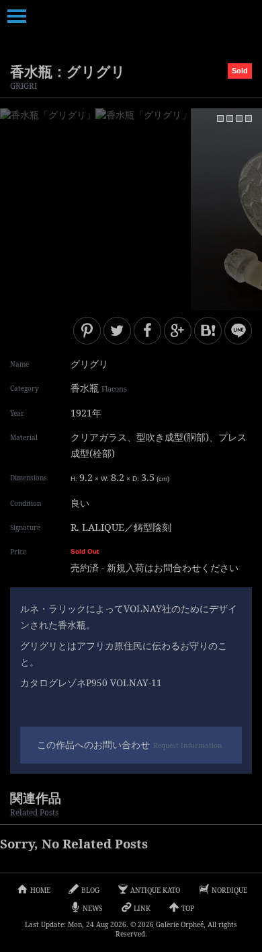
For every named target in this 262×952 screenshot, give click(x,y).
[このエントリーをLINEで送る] (238, 330)
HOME (40, 890)
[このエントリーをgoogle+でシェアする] (177, 330)
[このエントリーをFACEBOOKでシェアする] (147, 330)
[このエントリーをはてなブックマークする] (208, 330)
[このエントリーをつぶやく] (117, 330)
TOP (187, 908)
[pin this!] (87, 330)
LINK (142, 908)
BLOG (90, 890)
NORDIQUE (229, 890)
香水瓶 (99, 387)
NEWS (92, 908)
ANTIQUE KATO (155, 890)
